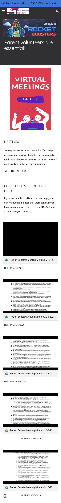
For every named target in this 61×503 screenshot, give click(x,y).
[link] (30, 243)
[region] (30, 3)
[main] (30, 45)
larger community (35, 164)
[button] (3, 11)
